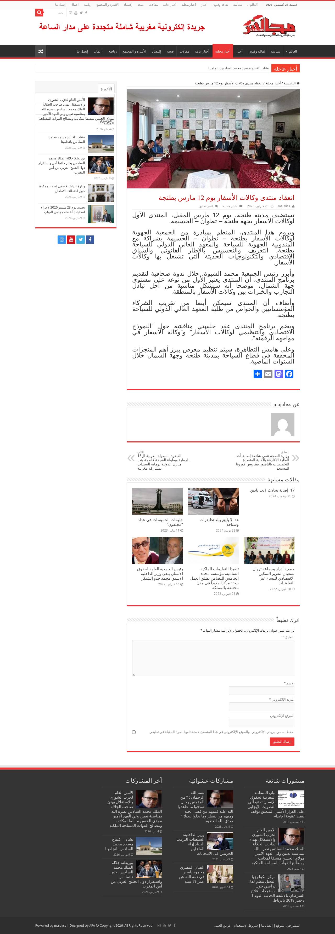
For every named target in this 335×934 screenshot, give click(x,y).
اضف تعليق (206, 206)
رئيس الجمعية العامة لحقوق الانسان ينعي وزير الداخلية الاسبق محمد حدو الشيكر (160, 574)
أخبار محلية (188, 5)
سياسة (237, 5)
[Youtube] (76, 13)
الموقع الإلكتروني (282, 716)
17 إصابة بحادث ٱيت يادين (272, 490)
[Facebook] (86, 13)
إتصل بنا (60, 5)
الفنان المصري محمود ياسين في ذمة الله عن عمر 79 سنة (191, 874)
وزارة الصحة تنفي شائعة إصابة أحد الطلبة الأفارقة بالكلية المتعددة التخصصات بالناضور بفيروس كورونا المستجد (262, 460)
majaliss (284, 206)
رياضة (87, 5)
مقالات (153, 5)
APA (92, 925)
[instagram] (71, 13)
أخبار (204, 5)
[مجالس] (250, 24)
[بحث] (39, 12)
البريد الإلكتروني (281, 699)
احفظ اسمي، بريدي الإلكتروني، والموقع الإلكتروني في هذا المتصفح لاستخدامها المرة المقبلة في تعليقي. (221, 732)
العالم (254, 5)
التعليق (288, 637)
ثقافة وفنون (220, 5)
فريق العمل (222, 925)
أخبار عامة (169, 5)
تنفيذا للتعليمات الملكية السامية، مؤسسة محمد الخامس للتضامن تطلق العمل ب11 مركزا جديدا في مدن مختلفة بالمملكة (214, 578)
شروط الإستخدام (245, 925)
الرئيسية (290, 83)
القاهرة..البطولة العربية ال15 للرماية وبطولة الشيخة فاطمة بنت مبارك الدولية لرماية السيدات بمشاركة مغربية (163, 460)
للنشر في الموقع (287, 925)
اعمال (75, 5)
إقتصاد (128, 5)
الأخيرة (106, 89)
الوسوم (106, 120)
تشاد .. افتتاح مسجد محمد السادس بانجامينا (238, 68)
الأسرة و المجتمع (108, 5)
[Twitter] (81, 13)
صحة (140, 5)
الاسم (289, 683)
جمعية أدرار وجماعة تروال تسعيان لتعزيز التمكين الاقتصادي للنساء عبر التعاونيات (273, 576)
